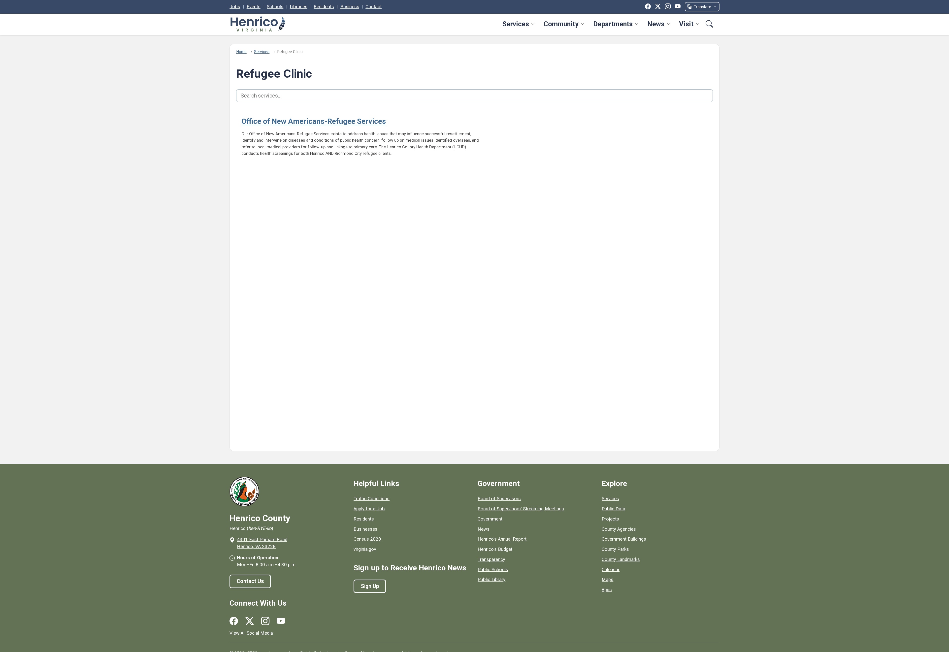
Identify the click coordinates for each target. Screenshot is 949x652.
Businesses (365, 529)
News (655, 24)
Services (515, 24)
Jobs (234, 6)
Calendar (611, 569)
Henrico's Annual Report (502, 539)
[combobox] (474, 95)
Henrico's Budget (495, 549)
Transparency (491, 559)
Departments (613, 24)
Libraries (298, 6)
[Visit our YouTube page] (281, 621)
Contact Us (250, 581)
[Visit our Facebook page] (233, 621)
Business (349, 6)
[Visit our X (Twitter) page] (249, 621)
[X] (658, 6)
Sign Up (370, 586)
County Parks (615, 549)
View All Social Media (251, 633)
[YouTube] (678, 6)
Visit (686, 24)
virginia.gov (365, 549)
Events (254, 6)
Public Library (491, 579)
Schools (275, 6)
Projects (610, 519)
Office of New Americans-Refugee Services (313, 121)
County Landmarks (621, 559)
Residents (324, 6)
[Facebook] (648, 6)
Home (241, 51)
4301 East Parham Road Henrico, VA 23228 (262, 543)
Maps (607, 579)
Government (490, 519)
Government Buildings (624, 539)
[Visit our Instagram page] (265, 621)
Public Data (613, 509)
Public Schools (493, 569)
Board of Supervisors (499, 498)
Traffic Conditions (372, 498)
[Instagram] (668, 6)
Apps (607, 589)
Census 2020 (367, 539)
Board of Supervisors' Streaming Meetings (521, 509)
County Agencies (619, 529)
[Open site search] (709, 24)
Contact (373, 6)
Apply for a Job (369, 509)
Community (561, 24)
